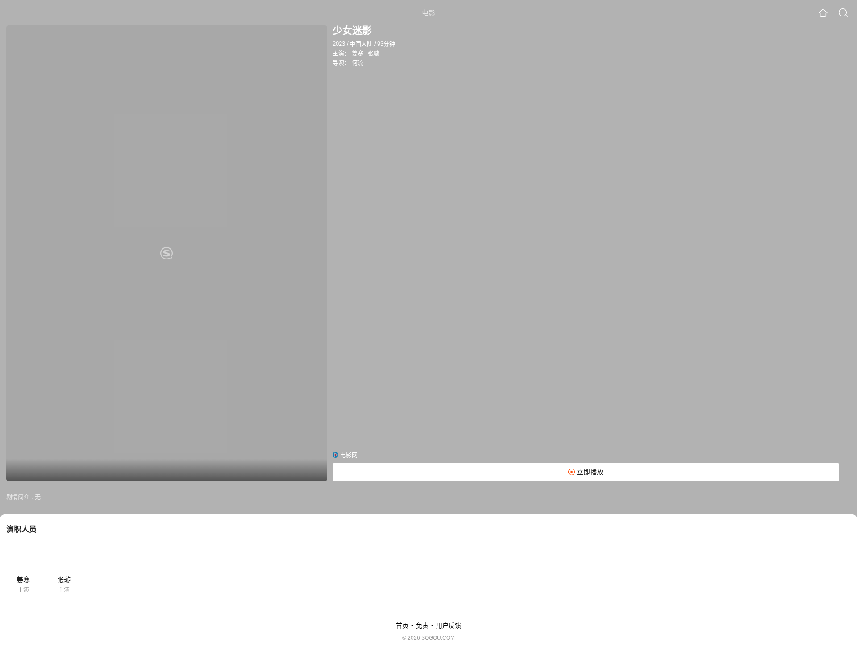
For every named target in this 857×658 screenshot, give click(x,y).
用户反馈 (448, 625)
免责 (422, 625)
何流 (357, 62)
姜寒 (357, 53)
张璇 (373, 53)
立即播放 (589, 472)
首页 (402, 625)
